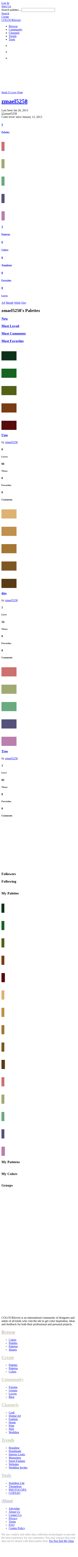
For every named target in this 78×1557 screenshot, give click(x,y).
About (7, 1500)
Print (11, 1425)
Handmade (15, 1451)
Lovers (13, 1393)
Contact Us (15, 1515)
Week (17, 302)
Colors (4, 249)
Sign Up (6, 6)
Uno (4, 435)
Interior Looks (17, 1454)
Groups (13, 1390)
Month (9, 302)
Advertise (14, 1508)
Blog (11, 1397)
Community (15, 29)
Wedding (14, 1432)
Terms (12, 1521)
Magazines (15, 1457)
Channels (14, 32)
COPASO (14, 1492)
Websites (14, 1464)
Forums (13, 1387)
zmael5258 (14, 101)
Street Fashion (17, 1461)
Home (12, 1422)
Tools (12, 39)
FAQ (12, 1524)
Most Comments (13, 333)
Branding (14, 1447)
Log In (5, 3)
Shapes (13, 1349)
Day (23, 302)
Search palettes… (11, 9)
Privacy (13, 1518)
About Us (14, 1511)
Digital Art (15, 1415)
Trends (13, 36)
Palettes (5, 132)
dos (4, 593)
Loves (4, 295)
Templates (6, 265)
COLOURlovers (11, 20)
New (4, 319)
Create (5, 16)
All (3, 302)
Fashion (13, 1419)
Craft (12, 1412)
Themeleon (15, 1486)
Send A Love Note (12, 92)
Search (5, 13)
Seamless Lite (16, 1483)
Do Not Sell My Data (61, 1541)
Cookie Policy (17, 1528)
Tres (4, 751)
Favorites (6, 280)
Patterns (5, 234)
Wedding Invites (18, 1467)
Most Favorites (12, 341)
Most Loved (10, 326)
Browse (13, 26)
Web (11, 1429)
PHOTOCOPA (17, 1489)
